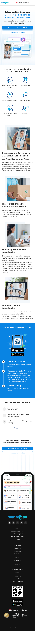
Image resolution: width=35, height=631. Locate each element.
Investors (17, 572)
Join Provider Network (17, 569)
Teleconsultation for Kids (17, 536)
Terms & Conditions (17, 581)
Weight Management (17, 534)
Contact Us (17, 560)
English (24, 610)
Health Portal (17, 545)
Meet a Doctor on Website (17, 32)
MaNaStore (17, 554)
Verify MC (17, 539)
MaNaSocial (17, 548)
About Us (17, 567)
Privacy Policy (17, 579)
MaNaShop (17, 551)
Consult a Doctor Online (17, 531)
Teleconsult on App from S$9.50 (17, 28)
